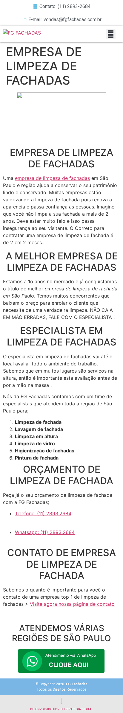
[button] (111, 34)
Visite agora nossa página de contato (72, 604)
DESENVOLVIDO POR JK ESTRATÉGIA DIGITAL (61, 709)
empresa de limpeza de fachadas (52, 178)
